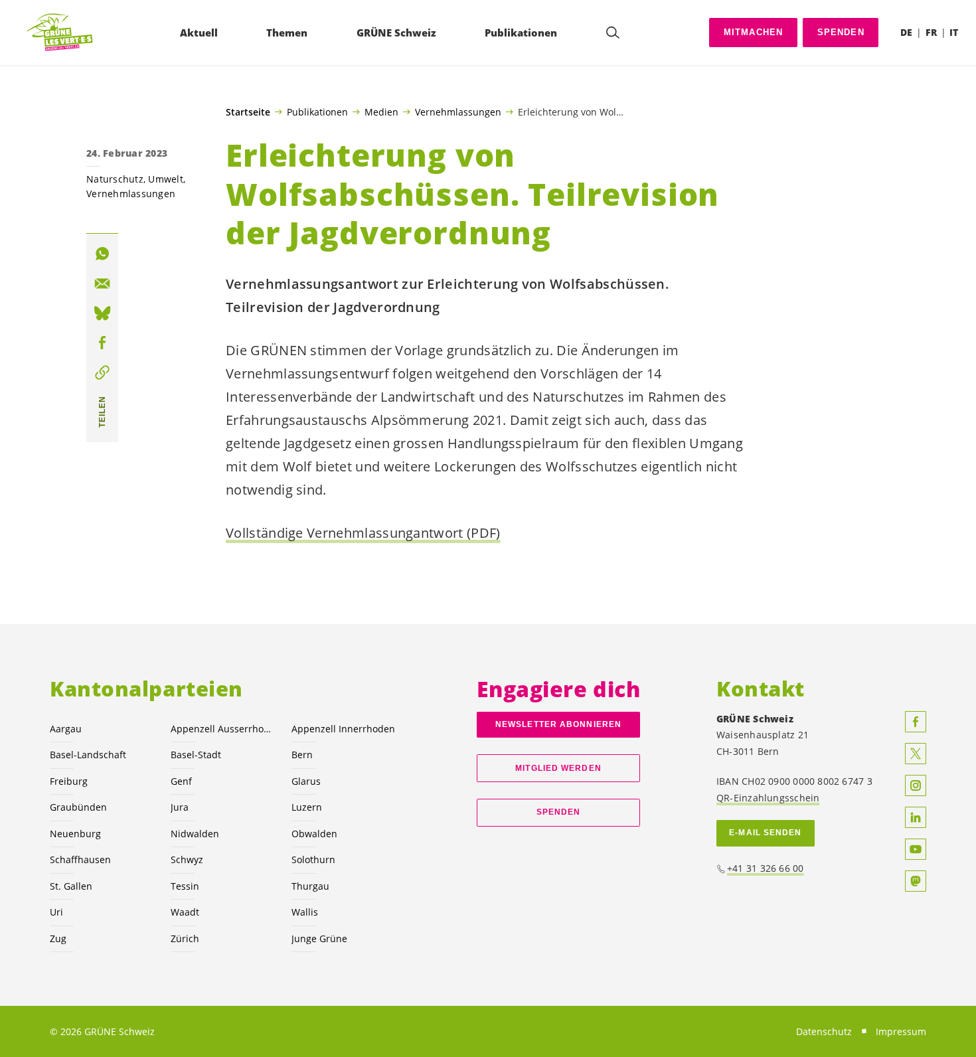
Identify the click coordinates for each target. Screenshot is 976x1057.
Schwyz (187, 859)
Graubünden (78, 807)
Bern (302, 754)
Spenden (840, 32)
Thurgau (310, 886)
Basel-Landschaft (88, 754)
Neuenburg (75, 833)
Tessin (185, 886)
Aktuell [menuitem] (199, 32)
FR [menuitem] (931, 32)
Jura (180, 807)
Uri (56, 912)
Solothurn (313, 859)
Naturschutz (114, 179)
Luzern (306, 807)
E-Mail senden (765, 832)
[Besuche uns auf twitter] (915, 753)
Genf (181, 781)
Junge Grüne (319, 938)
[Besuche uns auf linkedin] (915, 817)
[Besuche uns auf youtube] (915, 849)
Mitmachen (753, 32)
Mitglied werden (558, 768)
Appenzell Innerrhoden (343, 728)
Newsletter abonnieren (558, 724)
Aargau (66, 728)
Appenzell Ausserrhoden (223, 728)
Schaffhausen (80, 859)
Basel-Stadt (196, 754)
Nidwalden (195, 833)
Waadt (185, 912)
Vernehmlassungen (458, 111)
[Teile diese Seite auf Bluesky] (102, 313)
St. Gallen (71, 886)
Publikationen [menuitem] (521, 32)
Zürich (185, 938)
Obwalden (314, 833)
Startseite (248, 112)
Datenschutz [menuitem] (824, 1031)
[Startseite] (60, 33)
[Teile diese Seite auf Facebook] (102, 342)
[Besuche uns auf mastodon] (915, 881)
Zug (58, 938)
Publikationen (317, 111)
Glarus (306, 781)
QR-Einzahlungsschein (767, 797)
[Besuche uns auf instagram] (915, 785)
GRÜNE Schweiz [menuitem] (396, 32)
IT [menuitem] (953, 32)
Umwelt (165, 179)
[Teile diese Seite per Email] (102, 283)
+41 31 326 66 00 (765, 868)
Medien (381, 111)
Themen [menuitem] (286, 32)
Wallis (304, 912)
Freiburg (69, 781)
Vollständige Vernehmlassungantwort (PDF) (363, 533)
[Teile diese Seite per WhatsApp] (102, 253)
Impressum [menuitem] (901, 1031)
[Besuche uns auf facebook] (915, 721)
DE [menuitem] (906, 32)
